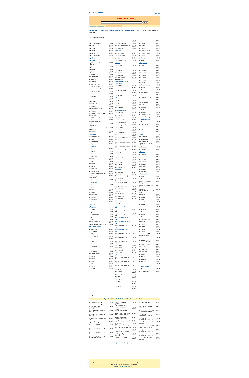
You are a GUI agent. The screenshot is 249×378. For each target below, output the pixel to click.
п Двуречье (92, 207)
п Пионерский (119, 279)
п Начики (117, 191)
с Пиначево (118, 274)
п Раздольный (143, 63)
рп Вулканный (93, 182)
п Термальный (143, 174)
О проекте (157, 13)
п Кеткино (118, 50)
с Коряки (117, 63)
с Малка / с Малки (120, 110)
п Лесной (118, 98)
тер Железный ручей (95, 226)
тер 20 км (92, 58)
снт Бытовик (92, 146)
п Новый (117, 203)
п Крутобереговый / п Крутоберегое (121, 82)
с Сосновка (142, 152)
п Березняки (92, 134)
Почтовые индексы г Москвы (97, 26)
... (131, 343)
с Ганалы (91, 187)
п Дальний (92, 204)
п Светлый (142, 109)
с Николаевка (119, 201)
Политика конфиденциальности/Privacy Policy (124, 366)
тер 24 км (92, 60)
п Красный (118, 68)
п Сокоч (141, 134)
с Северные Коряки (144, 119)
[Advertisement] (124, 6)
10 (129, 343)
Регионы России (97, 30)
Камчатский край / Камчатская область (125, 30)
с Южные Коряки (144, 266)
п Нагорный (118, 169)
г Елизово (92, 41)
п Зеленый (92, 249)
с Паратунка (118, 255)
